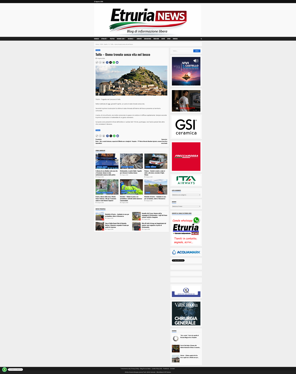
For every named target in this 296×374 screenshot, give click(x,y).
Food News (156, 39)
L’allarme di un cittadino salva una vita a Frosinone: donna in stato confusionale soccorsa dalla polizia (106, 173)
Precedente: (113, 141)
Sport (169, 39)
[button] (201, 38)
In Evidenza (109, 192)
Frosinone (99, 166)
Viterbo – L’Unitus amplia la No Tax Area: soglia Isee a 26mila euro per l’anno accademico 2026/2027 (189, 356)
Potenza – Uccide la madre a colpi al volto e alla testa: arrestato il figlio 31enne (154, 173)
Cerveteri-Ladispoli (131, 190)
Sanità (163, 39)
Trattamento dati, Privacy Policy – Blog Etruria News (136, 368)
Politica (112, 39)
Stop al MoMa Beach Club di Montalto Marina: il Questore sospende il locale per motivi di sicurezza (100, 226)
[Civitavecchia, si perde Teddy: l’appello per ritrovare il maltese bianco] (131, 161)
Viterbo (99, 192)
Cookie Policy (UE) (157, 368)
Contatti (172, 368)
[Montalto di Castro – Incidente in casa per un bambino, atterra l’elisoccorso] (155, 187)
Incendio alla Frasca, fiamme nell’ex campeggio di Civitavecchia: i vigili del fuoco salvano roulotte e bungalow (136, 216)
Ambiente (139, 39)
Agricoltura (147, 39)
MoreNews (160, 372)
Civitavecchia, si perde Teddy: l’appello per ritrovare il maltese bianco (131, 172)
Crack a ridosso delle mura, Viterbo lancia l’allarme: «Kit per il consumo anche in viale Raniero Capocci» (106, 198)
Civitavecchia (125, 166)
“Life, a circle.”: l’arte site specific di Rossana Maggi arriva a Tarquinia (189, 336)
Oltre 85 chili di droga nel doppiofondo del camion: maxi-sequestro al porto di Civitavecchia (136, 226)
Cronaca (96, 39)
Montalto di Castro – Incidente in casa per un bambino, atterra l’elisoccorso (155, 198)
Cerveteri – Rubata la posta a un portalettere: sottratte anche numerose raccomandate (131, 198)
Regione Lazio (120, 39)
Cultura (174, 331)
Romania (175, 39)
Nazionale (130, 39)
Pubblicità (166, 368)
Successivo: (149, 141)
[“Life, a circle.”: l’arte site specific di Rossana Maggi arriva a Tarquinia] (176, 338)
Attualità (103, 39)
